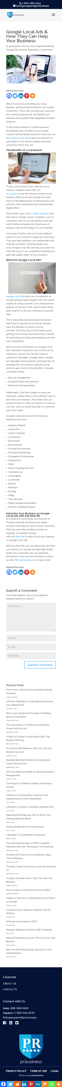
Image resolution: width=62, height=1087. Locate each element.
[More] (32, 95)
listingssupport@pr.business (20, 1017)
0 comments (46, 50)
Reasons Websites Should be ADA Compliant (29, 930)
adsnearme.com (28, 560)
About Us (9, 983)
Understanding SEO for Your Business (25, 827)
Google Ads (12, 50)
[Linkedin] (20, 95)
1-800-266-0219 (31, 3)
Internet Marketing (28, 50)
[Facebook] (9, 95)
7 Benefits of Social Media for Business (25, 835)
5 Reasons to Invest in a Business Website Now (30, 807)
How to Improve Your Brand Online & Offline (28, 890)
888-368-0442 (19, 1008)
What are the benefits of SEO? (21, 921)
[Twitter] (15, 95)
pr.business (14, 46)
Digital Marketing (45, 46)
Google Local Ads (19, 138)
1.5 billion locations (39, 213)
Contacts (10, 989)
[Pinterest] (26, 95)
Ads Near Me (17, 536)
